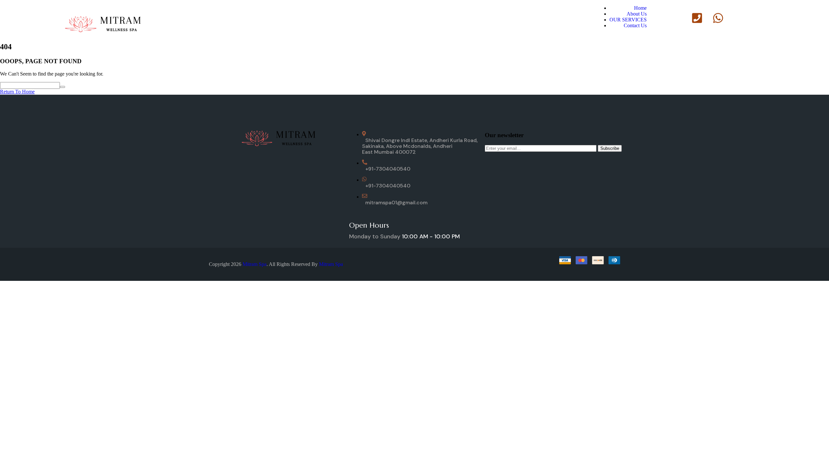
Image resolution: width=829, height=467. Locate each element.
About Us (637, 14)
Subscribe (609, 148)
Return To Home (17, 91)
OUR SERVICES (628, 19)
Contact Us (635, 25)
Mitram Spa (255, 264)
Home (640, 8)
